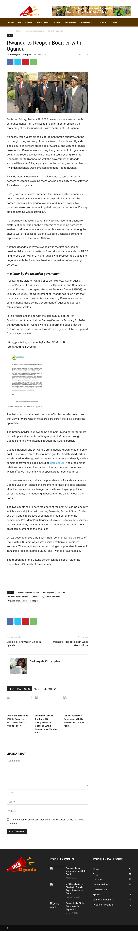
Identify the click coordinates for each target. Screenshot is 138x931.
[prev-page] (9, 739)
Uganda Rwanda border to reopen (23, 600)
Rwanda (61, 592)
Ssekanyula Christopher (21, 54)
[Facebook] (10, 62)
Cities (57, 22)
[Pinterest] (25, 62)
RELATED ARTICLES (19, 689)
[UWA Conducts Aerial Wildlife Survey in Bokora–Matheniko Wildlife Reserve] (19, 704)
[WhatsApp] (33, 62)
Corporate (86, 22)
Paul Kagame (48, 592)
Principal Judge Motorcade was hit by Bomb (76, 871)
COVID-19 (102, 22)
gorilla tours (56, 462)
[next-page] (14, 739)
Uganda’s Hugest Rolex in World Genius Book (70, 643)
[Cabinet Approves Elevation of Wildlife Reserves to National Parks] (75, 704)
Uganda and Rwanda (51, 596)
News (18, 30)
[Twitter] (17, 62)
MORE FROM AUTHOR (45, 689)
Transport (70, 22)
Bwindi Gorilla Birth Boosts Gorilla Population (75, 906)
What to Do (43, 22)
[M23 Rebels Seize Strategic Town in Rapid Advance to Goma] (56, 887)
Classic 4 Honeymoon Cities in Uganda (24, 643)
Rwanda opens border (18, 596)
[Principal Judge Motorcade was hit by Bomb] (56, 871)
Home (11, 22)
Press (114, 22)
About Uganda (24, 22)
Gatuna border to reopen (27, 592)
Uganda (61, 329)
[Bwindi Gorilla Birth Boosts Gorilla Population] (56, 906)
